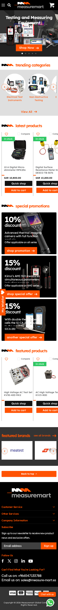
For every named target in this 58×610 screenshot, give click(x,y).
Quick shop (18, 183)
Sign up (48, 545)
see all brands (42, 435)
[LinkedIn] (22, 561)
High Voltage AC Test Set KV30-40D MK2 (18, 394)
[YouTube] (29, 561)
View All (26, 111)
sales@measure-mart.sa (38, 580)
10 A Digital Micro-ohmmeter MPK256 (15, 168)
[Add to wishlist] (6, 134)
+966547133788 (30, 575)
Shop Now (26, 48)
